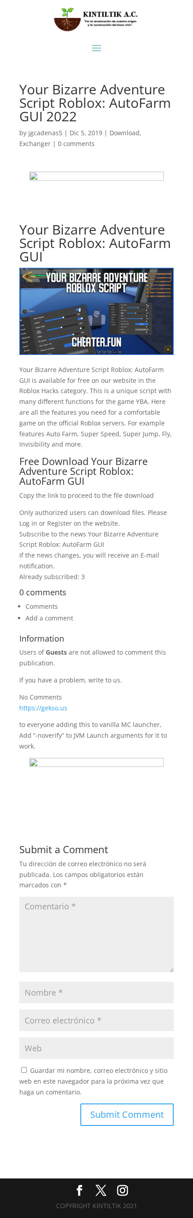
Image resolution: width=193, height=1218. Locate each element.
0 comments (76, 143)
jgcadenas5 (45, 132)
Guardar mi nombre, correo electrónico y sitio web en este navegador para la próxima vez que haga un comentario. (93, 1081)
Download (125, 132)
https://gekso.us (43, 708)
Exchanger (35, 143)
